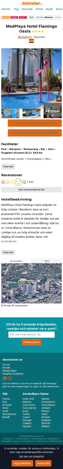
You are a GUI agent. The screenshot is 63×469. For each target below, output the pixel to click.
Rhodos (45, 411)
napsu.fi (16, 441)
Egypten (27, 426)
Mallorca (27, 402)
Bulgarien (46, 420)
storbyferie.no (55, 441)
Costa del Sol (29, 408)
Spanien (46, 399)
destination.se (28, 441)
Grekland (46, 408)
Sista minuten (9, 414)
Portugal (27, 420)
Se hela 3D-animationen (16, 305)
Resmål (5, 417)
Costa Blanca (48, 405)
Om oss (6, 364)
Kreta (25, 411)
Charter (6, 9)
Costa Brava (29, 405)
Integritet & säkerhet (12, 373)
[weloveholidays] (57, 17)
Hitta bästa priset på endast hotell (35, 123)
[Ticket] (14, 17)
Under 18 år (28, 399)
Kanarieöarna (48, 402)
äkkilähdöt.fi (53, 439)
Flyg (16, 9)
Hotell (39, 9)
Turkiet (26, 414)
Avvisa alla (43, 463)
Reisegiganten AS (35, 436)
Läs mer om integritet (31, 456)
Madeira (46, 426)
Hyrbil (49, 9)
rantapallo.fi (6, 441)
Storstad (27, 9)
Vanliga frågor (9, 370)
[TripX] (31, 17)
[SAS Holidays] (40, 17)
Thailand (27, 423)
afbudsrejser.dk (39, 439)
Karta (46, 261)
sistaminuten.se (23, 439)
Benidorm (25, 37)
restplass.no (8, 439)
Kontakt (6, 367)
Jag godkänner (22, 463)
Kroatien (46, 417)
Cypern (26, 417)
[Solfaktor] (5, 17)
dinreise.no (42, 441)
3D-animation (16, 261)
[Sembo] (48, 17)
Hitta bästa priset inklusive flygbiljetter (34, 132)
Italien (45, 414)
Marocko (46, 423)
